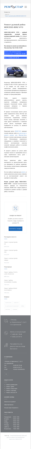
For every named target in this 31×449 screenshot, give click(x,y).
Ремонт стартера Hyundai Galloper (10, 259)
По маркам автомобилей (12, 306)
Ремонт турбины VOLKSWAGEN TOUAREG (10, 281)
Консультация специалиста (11, 407)
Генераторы (8, 302)
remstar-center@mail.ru (19, 369)
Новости (7, 12)
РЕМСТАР (18, 131)
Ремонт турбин (10, 386)
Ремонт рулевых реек (11, 384)
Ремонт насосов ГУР (11, 392)
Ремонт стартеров (11, 390)
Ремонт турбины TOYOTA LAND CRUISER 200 (10, 273)
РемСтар (6, 435)
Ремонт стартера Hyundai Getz (10, 251)
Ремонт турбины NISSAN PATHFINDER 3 (10, 289)
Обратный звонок (8, 404)
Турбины (15, 309)
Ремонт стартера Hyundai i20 (10, 243)
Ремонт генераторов (11, 388)
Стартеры (7, 309)
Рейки (22, 306)
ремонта (23, 172)
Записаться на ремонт (10, 401)
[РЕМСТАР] (14, 6)
